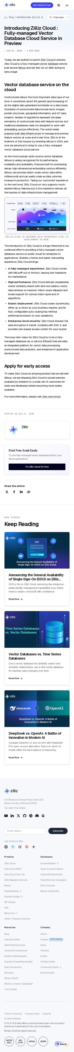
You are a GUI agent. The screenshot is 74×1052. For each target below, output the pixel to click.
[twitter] (6, 492)
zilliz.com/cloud (51, 396)
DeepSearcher (11, 891)
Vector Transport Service (17, 918)
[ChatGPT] (6, 847)
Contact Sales (47, 961)
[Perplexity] (13, 847)
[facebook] (14, 492)
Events (43, 956)
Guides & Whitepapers (15, 956)
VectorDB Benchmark (51, 874)
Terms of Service (13, 1013)
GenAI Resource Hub (14, 945)
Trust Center (10, 989)
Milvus (22, 67)
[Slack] (31, 815)
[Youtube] (6, 815)
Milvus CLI (9, 913)
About (43, 933)
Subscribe (58, 830)
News (43, 945)
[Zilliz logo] (9, 5)
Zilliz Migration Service (15, 880)
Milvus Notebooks (49, 891)
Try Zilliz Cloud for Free (37, 466)
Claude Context (12, 896)
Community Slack (49, 967)
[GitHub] (24, 815)
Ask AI (63, 1044)
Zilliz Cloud (47, 59)
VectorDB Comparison (16, 950)
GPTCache (9, 902)
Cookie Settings (12, 1018)
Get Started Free (42, 5)
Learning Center (12, 939)
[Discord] (37, 815)
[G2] (43, 815)
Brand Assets (47, 972)
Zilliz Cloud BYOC (13, 868)
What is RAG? (11, 978)
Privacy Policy (32, 1013)
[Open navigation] (67, 5)
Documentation (48, 863)
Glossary (9, 972)
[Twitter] (18, 815)
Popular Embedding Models (18, 961)
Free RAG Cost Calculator (53, 880)
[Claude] (26, 847)
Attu (6, 907)
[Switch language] (58, 5)
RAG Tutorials (47, 885)
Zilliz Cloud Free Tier (14, 874)
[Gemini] (33, 847)
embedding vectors (15, 129)
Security (47, 1013)
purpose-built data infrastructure (22, 133)
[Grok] (20, 847)
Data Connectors (13, 967)
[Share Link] (28, 492)
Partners (44, 950)
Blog (11, 17)
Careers (44, 939)
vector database (49, 63)
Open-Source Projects (51, 868)
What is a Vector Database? (18, 983)
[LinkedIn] (12, 815)
